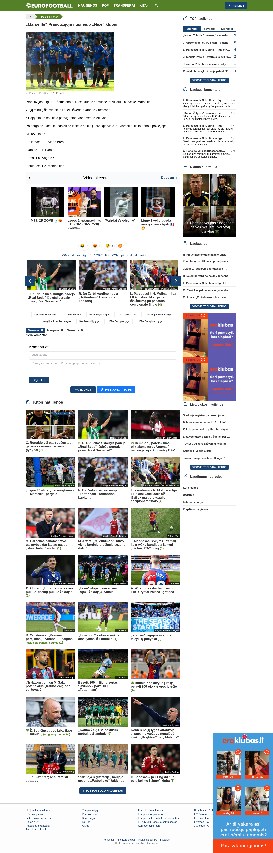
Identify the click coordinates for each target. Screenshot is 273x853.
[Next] (176, 281)
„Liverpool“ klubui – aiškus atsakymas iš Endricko (214, 64)
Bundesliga (88, 818)
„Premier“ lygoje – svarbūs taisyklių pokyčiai (211, 56)
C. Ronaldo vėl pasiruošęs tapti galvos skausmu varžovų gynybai (223, 150)
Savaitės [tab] (209, 28)
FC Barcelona (202, 818)
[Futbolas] (30, 16)
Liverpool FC (201, 821)
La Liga (86, 821)
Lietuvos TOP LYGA (45, 314)
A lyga (85, 825)
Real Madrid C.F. (204, 810)
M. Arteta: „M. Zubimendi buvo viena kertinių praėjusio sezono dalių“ (226, 297)
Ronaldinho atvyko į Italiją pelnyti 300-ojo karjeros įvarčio (218, 71)
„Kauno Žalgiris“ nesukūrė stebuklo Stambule (211, 35)
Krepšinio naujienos (195, 509)
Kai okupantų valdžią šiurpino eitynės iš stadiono (213, 429)
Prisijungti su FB (118, 389)
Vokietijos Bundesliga (159, 314)
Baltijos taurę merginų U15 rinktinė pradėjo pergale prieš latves (222, 422)
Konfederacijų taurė (149, 825)
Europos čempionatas (150, 814)
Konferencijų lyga (89, 321)
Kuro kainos (190, 487)
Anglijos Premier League (57, 321)
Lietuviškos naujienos (38, 818)
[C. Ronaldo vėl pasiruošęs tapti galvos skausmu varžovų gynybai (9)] (209, 205)
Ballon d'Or (32, 821)
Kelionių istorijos (193, 502)
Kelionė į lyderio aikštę (197, 450)
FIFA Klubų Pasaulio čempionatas (157, 821)
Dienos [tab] (192, 28)
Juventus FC (201, 825)
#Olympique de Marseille (129, 255)
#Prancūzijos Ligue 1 (77, 255)
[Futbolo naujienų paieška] (156, 5)
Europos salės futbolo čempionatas (158, 818)
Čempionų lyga (90, 810)
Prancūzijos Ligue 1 (100, 314)
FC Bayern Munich (205, 814)
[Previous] (30, 281)
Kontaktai (109, 839)
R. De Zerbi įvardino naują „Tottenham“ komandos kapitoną (220, 275)
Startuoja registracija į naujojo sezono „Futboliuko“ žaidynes (221, 415)
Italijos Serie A (73, 314)
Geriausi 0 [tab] (35, 330)
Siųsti (37, 380)
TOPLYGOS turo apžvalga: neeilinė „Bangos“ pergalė (216, 443)
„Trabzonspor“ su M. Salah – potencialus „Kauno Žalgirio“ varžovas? (226, 42)
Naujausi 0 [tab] (55, 330)
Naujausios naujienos (38, 810)
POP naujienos (34, 814)
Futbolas (165, 839)
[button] (144, 5)
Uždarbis (188, 494)
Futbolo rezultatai (36, 829)
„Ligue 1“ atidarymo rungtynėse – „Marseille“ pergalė (216, 268)
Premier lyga (89, 814)
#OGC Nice (102, 255)
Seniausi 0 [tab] (75, 330)
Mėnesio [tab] (227, 28)
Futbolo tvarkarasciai (38, 825)
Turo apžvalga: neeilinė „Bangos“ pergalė (209, 458)
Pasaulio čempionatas (151, 810)
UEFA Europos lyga (119, 321)
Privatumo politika (147, 839)
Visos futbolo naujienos (103, 790)
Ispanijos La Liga (129, 314)
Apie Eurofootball (126, 839)
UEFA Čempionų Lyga (150, 321)
